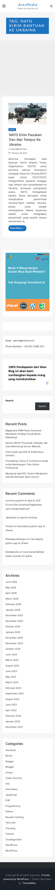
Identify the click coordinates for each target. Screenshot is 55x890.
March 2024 (12, 660)
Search (10, 400)
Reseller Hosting (15, 817)
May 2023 (11, 676)
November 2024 (14, 643)
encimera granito (15, 500)
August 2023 (12, 665)
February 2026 (13, 604)
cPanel (9, 772)
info (8, 783)
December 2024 (14, 637)
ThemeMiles (29, 883)
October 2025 (13, 626)
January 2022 (13, 721)
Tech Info (11, 822)
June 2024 (11, 654)
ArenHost (11, 750)
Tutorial (10, 833)
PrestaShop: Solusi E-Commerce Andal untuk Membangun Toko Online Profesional (27, 464)
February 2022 (13, 715)
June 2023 (11, 671)
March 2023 (12, 682)
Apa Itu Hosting (28, 517)
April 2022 (11, 710)
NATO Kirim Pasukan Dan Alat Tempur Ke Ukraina (25, 139)
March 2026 (12, 598)
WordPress (11, 845)
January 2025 (13, 632)
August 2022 (12, 699)
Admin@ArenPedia (19, 149)
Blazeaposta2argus (16, 539)
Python (9, 811)
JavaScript (11, 794)
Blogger (10, 766)
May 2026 (11, 587)
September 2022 (15, 693)
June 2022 (11, 704)
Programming (13, 806)
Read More (16, 228)
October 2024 (13, 648)
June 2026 (11, 581)
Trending (10, 828)
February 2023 (13, 687)
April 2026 (11, 593)
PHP (8, 800)
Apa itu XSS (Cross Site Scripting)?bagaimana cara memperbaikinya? (24, 504)
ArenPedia (27, 5)
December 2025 (14, 615)
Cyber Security (14, 778)
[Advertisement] (27, 68)
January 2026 (13, 609)
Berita (12, 129)
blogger (10, 761)
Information (12, 789)
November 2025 (14, 621)
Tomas (9, 526)
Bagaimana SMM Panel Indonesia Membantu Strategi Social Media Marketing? (23, 434)
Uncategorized (13, 839)
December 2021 (14, 726)
